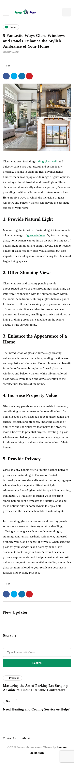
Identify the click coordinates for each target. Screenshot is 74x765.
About (26, 738)
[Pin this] (29, 76)
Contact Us (10, 738)
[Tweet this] (14, 76)
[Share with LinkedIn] (21, 76)
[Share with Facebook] (6, 76)
